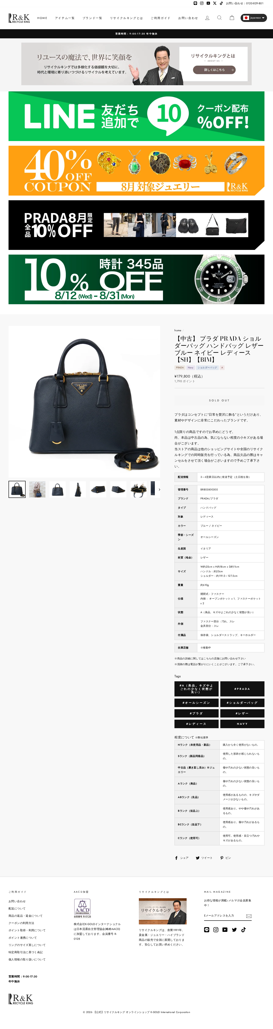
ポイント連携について (23, 938)
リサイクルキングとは (126, 18)
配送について (17, 908)
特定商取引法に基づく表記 (26, 952)
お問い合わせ (188, 18)
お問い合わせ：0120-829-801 (244, 3)
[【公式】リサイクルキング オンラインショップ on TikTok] (243, 929)
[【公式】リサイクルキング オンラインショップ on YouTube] (225, 929)
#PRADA (242, 689)
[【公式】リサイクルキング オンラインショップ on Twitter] (234, 929)
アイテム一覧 (65, 18)
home (178, 330)
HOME (42, 18)
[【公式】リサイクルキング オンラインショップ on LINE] (206, 929)
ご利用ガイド (161, 18)
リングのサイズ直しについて (27, 945)
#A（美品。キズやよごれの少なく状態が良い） (197, 688)
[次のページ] (157, 489)
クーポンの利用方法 (21, 923)
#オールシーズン (196, 703)
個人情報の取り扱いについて (27, 959)
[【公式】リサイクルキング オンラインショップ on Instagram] (215, 929)
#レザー (242, 713)
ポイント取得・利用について (27, 930)
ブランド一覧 (93, 18)
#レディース (196, 724)
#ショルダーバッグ (242, 703)
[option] (136, 33)
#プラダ (196, 713)
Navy (242, 724)
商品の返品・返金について (26, 916)
